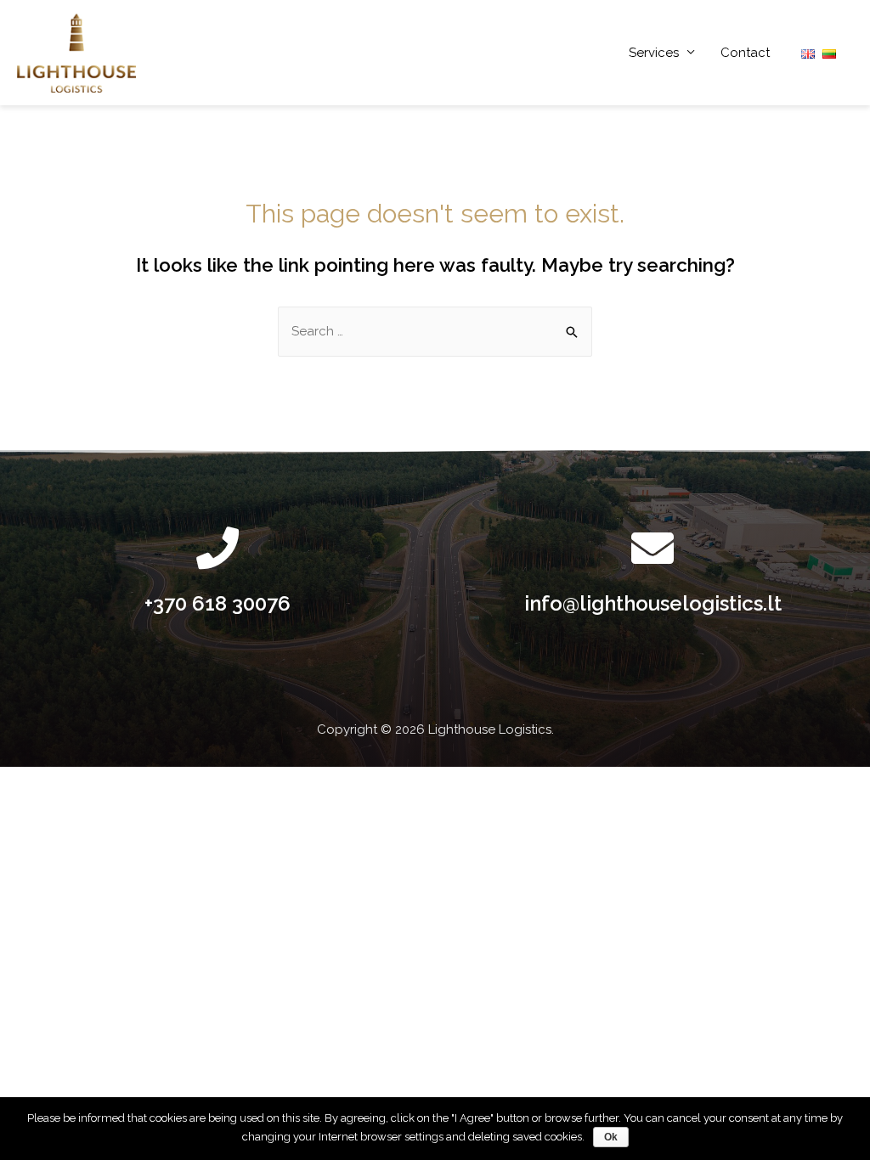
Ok (611, 1137)
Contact (745, 52)
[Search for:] (435, 331)
